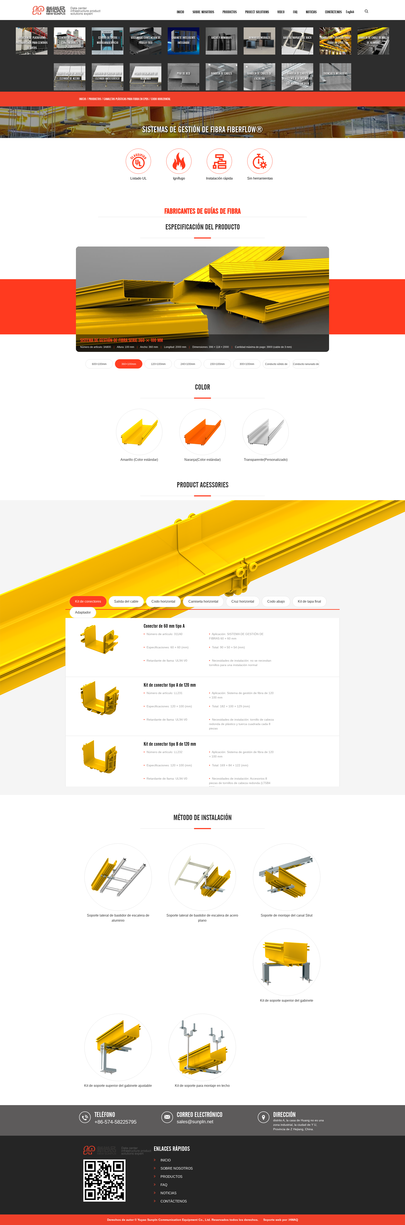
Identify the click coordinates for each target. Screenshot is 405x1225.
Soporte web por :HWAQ (280, 1219)
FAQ (295, 12)
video (281, 12)
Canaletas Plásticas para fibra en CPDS (126, 99)
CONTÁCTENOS (333, 12)
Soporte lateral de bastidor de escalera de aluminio (118, 918)
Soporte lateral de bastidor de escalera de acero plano (202, 918)
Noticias (311, 12)
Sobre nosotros (203, 12)
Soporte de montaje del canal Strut (286, 915)
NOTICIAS (168, 1193)
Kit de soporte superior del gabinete (286, 1000)
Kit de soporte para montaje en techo (202, 1085)
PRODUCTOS (171, 1176)
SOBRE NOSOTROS (176, 1168)
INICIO (180, 12)
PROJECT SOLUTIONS (257, 12)
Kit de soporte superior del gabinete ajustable (118, 1085)
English (350, 12)
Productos (230, 12)
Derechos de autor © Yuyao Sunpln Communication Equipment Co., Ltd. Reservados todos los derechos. (182, 1219)
